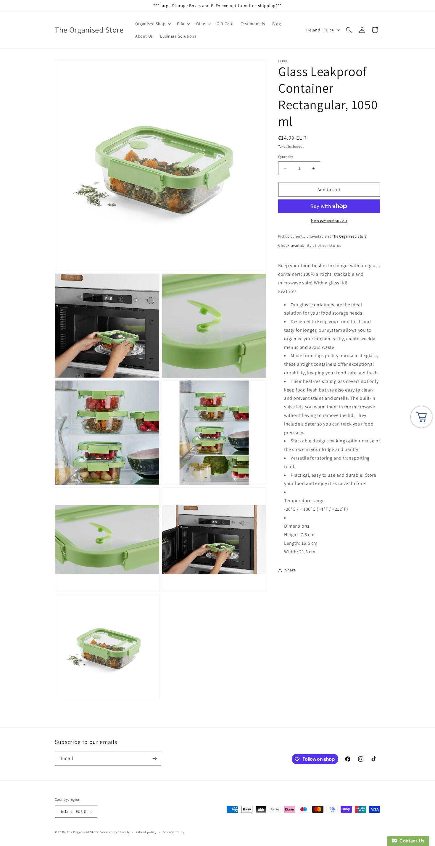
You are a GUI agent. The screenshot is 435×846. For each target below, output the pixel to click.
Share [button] (290, 570)
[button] (152, 23)
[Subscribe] (154, 759)
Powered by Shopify (114, 832)
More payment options (329, 220)
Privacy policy (173, 832)
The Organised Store (83, 832)
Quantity (285, 156)
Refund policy (146, 832)
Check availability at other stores (309, 245)
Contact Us (411, 840)
